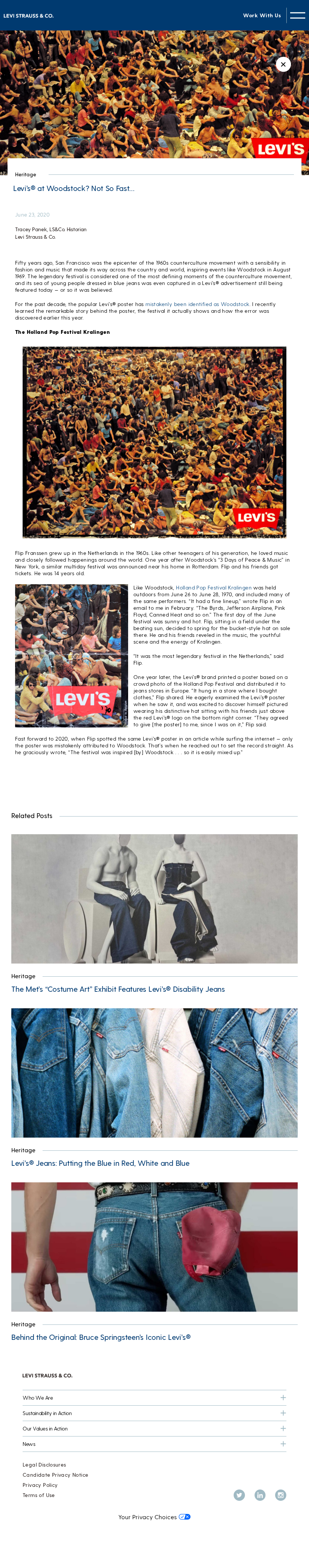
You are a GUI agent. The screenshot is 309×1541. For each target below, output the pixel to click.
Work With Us (262, 15)
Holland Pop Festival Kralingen (214, 587)
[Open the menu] (297, 15)
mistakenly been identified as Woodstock (197, 304)
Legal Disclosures (44, 1464)
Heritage (25, 174)
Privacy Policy (40, 1485)
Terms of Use (39, 1495)
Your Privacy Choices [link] (147, 1516)
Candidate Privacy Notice (55, 1474)
